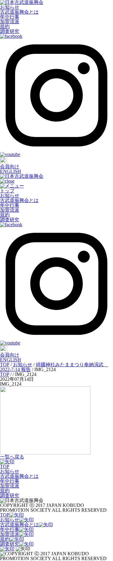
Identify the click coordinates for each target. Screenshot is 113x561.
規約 (5, 26)
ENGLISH (10, 171)
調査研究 (9, 31)
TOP (4, 466)
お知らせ (9, 7)
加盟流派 (9, 21)
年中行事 (9, 16)
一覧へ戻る (12, 456)
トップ (7, 190)
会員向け (9, 166)
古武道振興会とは (19, 12)
